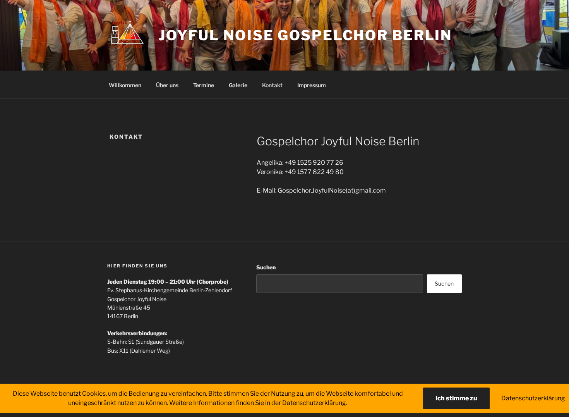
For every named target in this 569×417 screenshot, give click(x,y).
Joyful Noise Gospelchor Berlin (305, 35)
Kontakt (272, 85)
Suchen (266, 267)
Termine (203, 85)
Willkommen (125, 85)
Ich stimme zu (456, 398)
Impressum (311, 85)
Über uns (167, 85)
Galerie (238, 85)
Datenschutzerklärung (533, 398)
